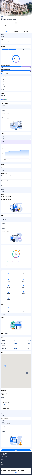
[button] (27, 373)
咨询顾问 (16, 450)
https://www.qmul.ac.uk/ (6, 167)
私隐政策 (21, 470)
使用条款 (23, 470)
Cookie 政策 (17, 470)
